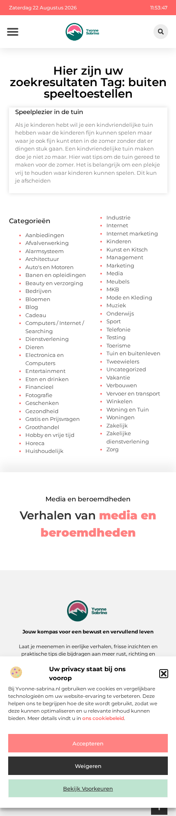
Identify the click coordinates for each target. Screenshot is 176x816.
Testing (116, 337)
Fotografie (38, 395)
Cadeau (35, 315)
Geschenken (42, 403)
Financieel (39, 387)
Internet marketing (132, 233)
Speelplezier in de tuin (49, 112)
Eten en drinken (47, 379)
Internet (117, 225)
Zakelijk (117, 425)
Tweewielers (122, 361)
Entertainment (45, 371)
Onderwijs (120, 313)
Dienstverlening (47, 339)
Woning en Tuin (127, 409)
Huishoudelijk (44, 451)
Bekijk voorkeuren (88, 788)
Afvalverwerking (47, 243)
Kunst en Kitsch (127, 249)
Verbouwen (121, 385)
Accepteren (88, 743)
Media (114, 273)
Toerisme (118, 345)
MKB (112, 289)
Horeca (35, 443)
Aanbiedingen (44, 235)
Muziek (116, 305)
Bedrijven (38, 291)
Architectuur (42, 259)
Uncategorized (126, 369)
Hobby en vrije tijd (49, 435)
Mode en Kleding (129, 297)
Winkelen (119, 401)
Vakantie (118, 377)
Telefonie (118, 329)
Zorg (112, 449)
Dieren (34, 347)
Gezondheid (42, 411)
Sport (113, 321)
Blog (31, 307)
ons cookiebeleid (103, 718)
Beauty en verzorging (54, 283)
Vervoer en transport (133, 393)
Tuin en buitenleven (133, 353)
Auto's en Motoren (49, 267)
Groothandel (42, 427)
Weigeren (88, 766)
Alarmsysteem (44, 251)
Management (124, 257)
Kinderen (118, 241)
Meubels (117, 281)
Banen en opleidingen (55, 275)
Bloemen (37, 299)
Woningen (120, 417)
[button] (164, 674)
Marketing (120, 265)
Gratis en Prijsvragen (52, 419)
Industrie (118, 217)
